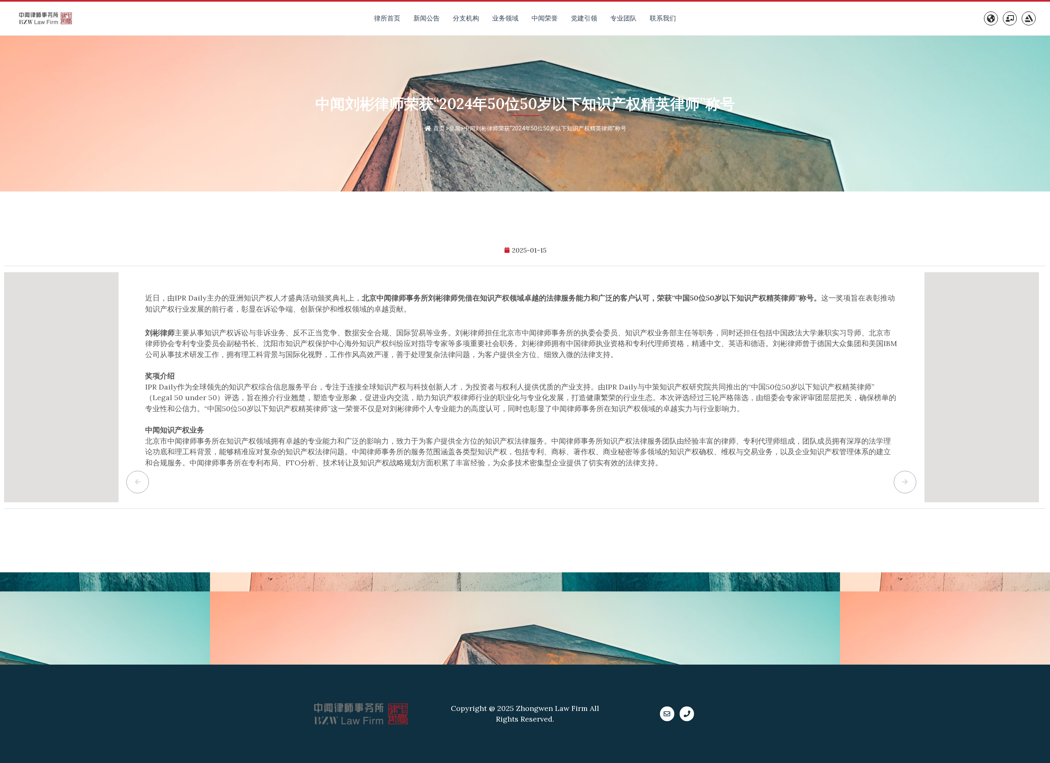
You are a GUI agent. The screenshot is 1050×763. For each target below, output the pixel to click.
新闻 (455, 128)
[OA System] (1010, 18)
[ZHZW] (1029, 18)
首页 (439, 128)
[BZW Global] (991, 18)
